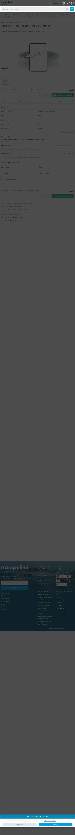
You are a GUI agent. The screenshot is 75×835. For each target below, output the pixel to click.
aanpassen (19, 825)
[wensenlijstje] (68, 3)
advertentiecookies (50, 821)
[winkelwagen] (72, 3)
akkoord (55, 825)
